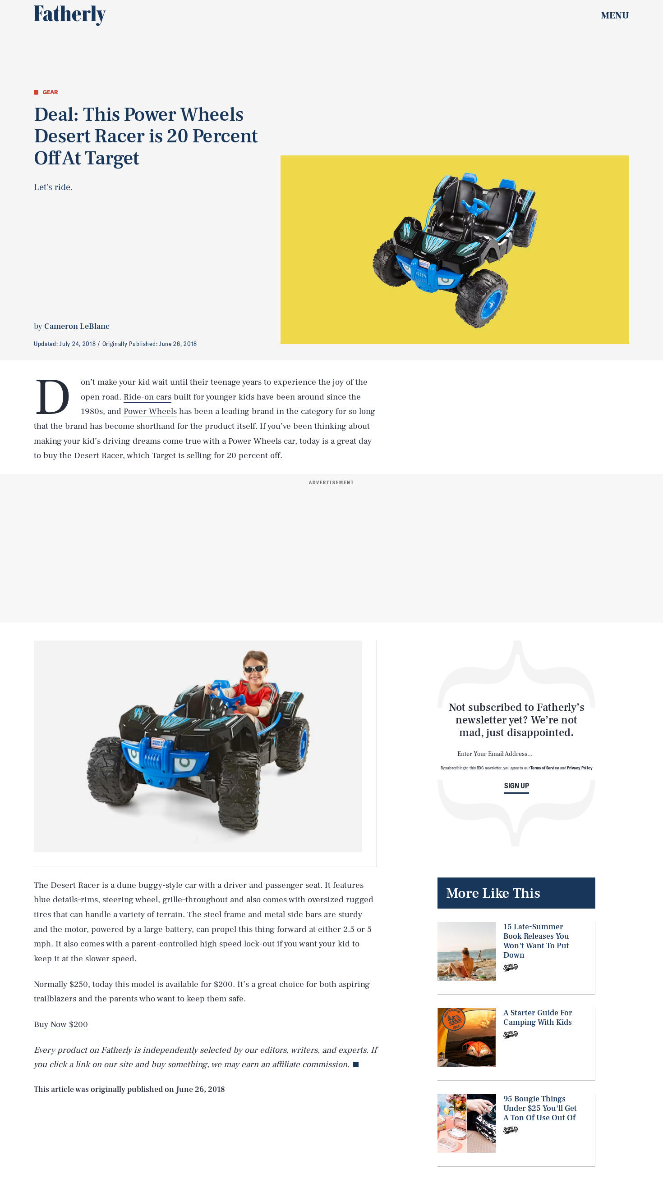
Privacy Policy (580, 768)
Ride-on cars (147, 396)
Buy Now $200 (61, 1024)
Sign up (516, 785)
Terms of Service (544, 768)
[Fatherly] (70, 15)
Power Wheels (150, 411)
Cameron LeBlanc (77, 326)
